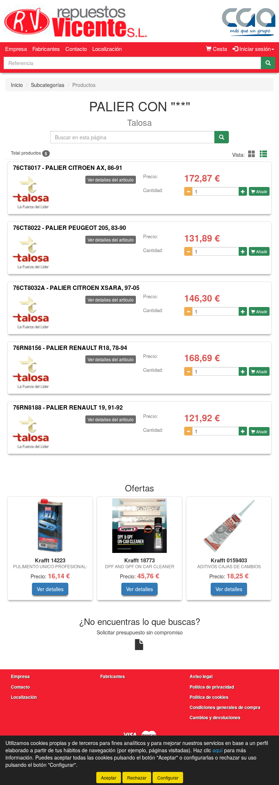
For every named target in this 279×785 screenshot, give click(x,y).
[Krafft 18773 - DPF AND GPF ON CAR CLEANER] (139, 525)
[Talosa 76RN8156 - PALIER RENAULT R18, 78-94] (30, 372)
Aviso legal (201, 676)
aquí (218, 750)
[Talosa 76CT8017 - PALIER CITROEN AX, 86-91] (30, 192)
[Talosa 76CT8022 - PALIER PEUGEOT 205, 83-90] (30, 252)
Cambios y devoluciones (215, 717)
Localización (107, 48)
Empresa (16, 48)
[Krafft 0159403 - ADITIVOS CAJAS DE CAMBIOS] (229, 525)
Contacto (76, 48)
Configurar (167, 777)
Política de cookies (209, 697)
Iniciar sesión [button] (254, 48)
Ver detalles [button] (50, 589)
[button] (253, 153)
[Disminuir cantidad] (188, 191)
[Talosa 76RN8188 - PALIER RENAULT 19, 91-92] (30, 432)
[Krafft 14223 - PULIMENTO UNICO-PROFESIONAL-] (50, 525)
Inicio (17, 84)
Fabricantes (46, 48)
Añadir (261, 191)
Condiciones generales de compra (225, 707)
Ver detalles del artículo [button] (111, 179)
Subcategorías (47, 84)
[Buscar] (268, 63)
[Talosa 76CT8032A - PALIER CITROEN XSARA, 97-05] (30, 312)
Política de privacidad (212, 687)
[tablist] (139, 552)
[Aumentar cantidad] (243, 191)
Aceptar (108, 777)
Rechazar (136, 777)
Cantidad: (153, 190)
